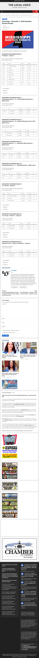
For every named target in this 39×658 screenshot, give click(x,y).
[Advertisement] (19, 528)
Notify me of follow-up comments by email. (11, 330)
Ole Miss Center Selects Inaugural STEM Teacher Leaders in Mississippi (29, 575)
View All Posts (23, 287)
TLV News (4, 25)
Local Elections (4, 19)
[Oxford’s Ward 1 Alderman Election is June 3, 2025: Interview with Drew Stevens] (28, 348)
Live (36, 11)
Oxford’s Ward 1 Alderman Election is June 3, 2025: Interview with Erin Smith (10, 374)
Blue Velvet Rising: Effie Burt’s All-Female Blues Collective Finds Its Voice (29, 604)
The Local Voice (19, 5)
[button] (2, 11)
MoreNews (19, 656)
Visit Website (14, 287)
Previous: (10, 293)
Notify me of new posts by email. (9, 332)
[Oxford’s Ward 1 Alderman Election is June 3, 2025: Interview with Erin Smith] (10, 366)
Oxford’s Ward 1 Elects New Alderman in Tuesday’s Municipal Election (9, 356)
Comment (4, 304)
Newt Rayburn (5, 358)
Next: (28, 292)
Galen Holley (26, 564)
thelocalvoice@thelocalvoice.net (29, 646)
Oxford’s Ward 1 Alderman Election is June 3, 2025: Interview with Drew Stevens (28, 356)
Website (3, 326)
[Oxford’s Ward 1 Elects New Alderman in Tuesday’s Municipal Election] (10, 348)
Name (3, 318)
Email (3, 322)
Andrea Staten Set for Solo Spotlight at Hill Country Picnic (28, 583)
